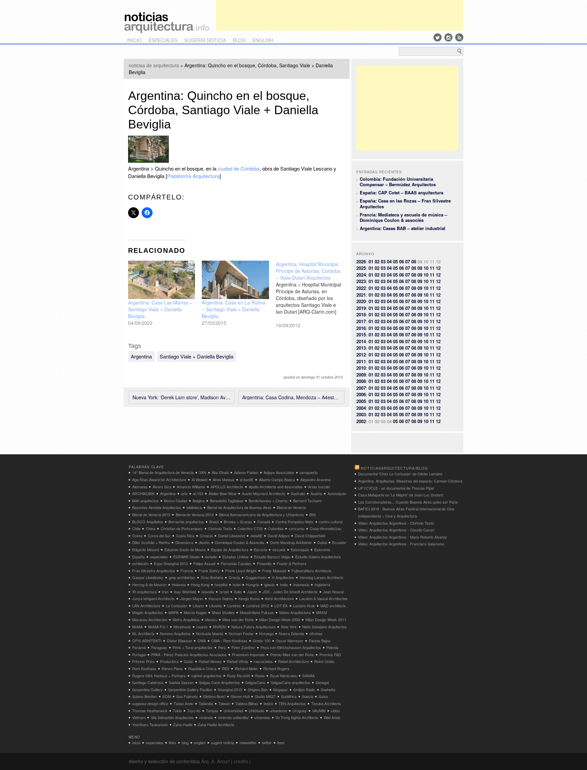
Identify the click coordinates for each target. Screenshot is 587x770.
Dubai (322, 542)
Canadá (263, 521)
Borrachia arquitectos (186, 521)
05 (395, 261)
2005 (361, 401)
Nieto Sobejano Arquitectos (324, 626)
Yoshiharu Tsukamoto (150, 724)
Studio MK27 (265, 696)
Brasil (213, 521)
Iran (165, 591)
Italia (238, 591)
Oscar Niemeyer (289, 640)
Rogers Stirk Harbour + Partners (159, 675)
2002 (361, 421)
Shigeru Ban (258, 689)
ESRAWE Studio (186, 556)
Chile (136, 528)
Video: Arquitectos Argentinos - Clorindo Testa (396, 523)
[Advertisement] (339, 15)
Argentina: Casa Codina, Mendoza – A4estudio (291, 397)
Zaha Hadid (182, 724)
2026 (361, 261)
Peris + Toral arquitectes (193, 647)
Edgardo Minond (145, 549)
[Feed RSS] (459, 37)
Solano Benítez (144, 696)
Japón (252, 591)
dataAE (256, 535)
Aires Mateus (223, 479)
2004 (361, 408)
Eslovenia (322, 549)
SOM (166, 696)
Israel (224, 591)
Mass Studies (223, 612)
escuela (278, 549)
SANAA (308, 675)
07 (407, 261)
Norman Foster (241, 633)
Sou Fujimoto (187, 696)
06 (401, 261)
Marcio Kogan (195, 612)
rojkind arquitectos (206, 675)
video (335, 710)
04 (389, 261)
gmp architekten (182, 577)
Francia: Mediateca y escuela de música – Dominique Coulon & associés (403, 217)
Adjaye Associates (279, 472)
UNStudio (256, 710)
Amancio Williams (191, 486)
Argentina (141, 356)
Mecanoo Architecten (149, 619)
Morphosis (182, 626)
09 (419, 268)
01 (371, 261)
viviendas (262, 717)
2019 (361, 308)
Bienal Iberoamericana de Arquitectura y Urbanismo (261, 514)
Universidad (233, 710)
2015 (361, 334)
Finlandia (264, 563)
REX (225, 668)
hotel (237, 584)
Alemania (139, 486)
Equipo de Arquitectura (229, 549)
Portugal (139, 654)
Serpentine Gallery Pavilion (190, 689)
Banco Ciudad (175, 500)
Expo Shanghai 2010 (171, 563)
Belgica (198, 500)
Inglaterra (322, 584)
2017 (361, 321)
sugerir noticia (205, 40)
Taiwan (224, 703)
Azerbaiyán (336, 493)
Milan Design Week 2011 (325, 619)
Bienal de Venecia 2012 (195, 514)
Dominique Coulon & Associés (240, 542)
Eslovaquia (300, 549)
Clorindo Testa (220, 528)
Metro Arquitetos (186, 619)
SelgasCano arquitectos (290, 682)
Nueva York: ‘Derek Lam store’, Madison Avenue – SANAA (181, 397)
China (150, 528)
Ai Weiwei (199, 479)
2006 (361, 394)
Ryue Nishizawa (283, 675)
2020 (361, 301)
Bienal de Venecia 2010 (151, 514)
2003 (361, 414)
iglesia (269, 584)
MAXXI (321, 612)
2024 (361, 275)
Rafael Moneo (210, 661)
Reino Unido (324, 661)
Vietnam (138, 717)
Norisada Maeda (209, 633)
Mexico (211, 619)
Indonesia (301, 584)
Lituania (215, 605)
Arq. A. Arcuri (215, 761)
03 (383, 261)
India (284, 584)
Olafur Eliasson (179, 640)
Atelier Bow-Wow (222, 493)
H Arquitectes (283, 577)
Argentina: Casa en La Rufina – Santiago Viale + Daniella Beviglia (233, 309)
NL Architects (143, 633)
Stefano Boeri (214, 696)
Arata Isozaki (319, 486)
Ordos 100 (261, 640)
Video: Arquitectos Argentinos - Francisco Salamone (401, 543)
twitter (267, 742)
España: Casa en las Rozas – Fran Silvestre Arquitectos (405, 203)
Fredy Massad (274, 570)
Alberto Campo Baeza (277, 479)
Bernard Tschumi (307, 500)
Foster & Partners (291, 563)
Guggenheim (255, 577)
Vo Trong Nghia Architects (296, 717)
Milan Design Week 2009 (279, 619)
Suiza (323, 696)
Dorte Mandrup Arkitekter (291, 542)
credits (241, 761)
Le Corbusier (176, 605)
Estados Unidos (236, 556)
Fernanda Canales (236, 563)
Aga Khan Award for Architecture (159, 479)
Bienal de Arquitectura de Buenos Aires (239, 507)
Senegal (322, 682)
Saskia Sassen (181, 682)
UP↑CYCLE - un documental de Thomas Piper (396, 488)
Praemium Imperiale (248, 654)
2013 (361, 348)
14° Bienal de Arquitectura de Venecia (163, 472)
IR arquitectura (144, 591)
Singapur (280, 689)
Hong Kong (200, 584)
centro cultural (330, 521)
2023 (361, 281)
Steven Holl (240, 696)
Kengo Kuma (249, 598)
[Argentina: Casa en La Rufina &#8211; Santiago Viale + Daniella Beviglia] (235, 280)
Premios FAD (330, 654)
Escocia (260, 549)
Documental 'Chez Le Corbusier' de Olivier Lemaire (400, 473)
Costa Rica (185, 535)
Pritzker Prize (143, 661)
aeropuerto (309, 472)
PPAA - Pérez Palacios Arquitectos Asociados (189, 654)
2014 (361, 341)
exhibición (140, 563)
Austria (316, 493)
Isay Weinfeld (185, 591)
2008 (361, 381)
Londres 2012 (257, 605)
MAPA (173, 612)
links (172, 742)
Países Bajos (320, 640)
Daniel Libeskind (231, 535)
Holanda (178, 584)
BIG (312, 514)
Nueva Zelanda (291, 633)
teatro (268, 703)
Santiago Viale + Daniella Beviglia (196, 356)
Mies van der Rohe (238, 619)
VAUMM (318, 710)
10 (426, 268)
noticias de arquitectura (154, 65)
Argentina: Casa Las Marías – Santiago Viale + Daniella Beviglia (160, 309)
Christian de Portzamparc (182, 528)
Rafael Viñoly (237, 661)
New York (289, 626)
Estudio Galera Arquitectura (318, 556)
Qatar (188, 661)
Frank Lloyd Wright (240, 570)
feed (280, 742)
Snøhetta (328, 689)
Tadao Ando (183, 703)
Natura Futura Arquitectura (253, 626)
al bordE (246, 479)
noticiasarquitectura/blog (394, 468)
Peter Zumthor (243, 647)
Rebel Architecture (293, 661)
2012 (361, 354)
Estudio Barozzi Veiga (272, 556)
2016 (361, 328)
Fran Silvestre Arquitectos (153, 570)
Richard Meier (246, 668)
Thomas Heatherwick (149, 710)
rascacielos (263, 661)
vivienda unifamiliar (233, 717)
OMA (201, 640)
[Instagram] (448, 37)
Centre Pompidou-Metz (294, 521)
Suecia (307, 696)
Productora (169, 661)
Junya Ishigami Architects (153, 598)
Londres (234, 605)
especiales (162, 40)
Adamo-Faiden (246, 472)
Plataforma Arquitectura (193, 175)
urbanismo (278, 710)
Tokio (177, 710)
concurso (296, 528)
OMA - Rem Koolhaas (229, 640)
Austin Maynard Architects (263, 493)
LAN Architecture (146, 605)
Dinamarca (184, 542)
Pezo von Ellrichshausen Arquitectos (291, 647)
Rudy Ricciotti (238, 675)
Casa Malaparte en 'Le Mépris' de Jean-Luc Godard (400, 494)
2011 (361, 361)
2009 (361, 374)
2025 (361, 268)
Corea (137, 535)
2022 (361, 288)
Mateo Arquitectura (294, 612)
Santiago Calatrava (147, 682)
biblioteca (194, 507)
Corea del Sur (159, 535)
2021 (361, 295)
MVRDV (219, 626)
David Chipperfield (310, 535)
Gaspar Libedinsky (147, 577)
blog (239, 40)
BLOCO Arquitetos (147, 521)
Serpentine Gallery (147, 689)
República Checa (202, 668)
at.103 (198, 493)
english (262, 40)
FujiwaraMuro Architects (311, 570)
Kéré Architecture (279, 598)
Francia (186, 570)
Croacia (206, 535)
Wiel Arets (332, 717)
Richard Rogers (276, 668)
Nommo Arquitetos (175, 633)
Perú (222, 647)
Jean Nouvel (333, 591)
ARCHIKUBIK (143, 493)
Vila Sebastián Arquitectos (172, 717)
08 (413, 261)
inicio (134, 40)
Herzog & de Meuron (149, 584)
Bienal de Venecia (291, 507)
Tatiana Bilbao (246, 703)
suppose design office (150, 703)
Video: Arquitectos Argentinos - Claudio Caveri (396, 529)
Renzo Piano (172, 668)
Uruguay (299, 710)
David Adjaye (278, 535)
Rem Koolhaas (144, 668)
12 (438, 268)
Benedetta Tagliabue (226, 500)
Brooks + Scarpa (238, 521)
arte (184, 493)
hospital (221, 584)
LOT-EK (281, 605)
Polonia (332, 647)
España (138, 556)
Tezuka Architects (326, 703)
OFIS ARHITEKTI (146, 640)
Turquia (212, 710)
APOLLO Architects (227, 486)
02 (377, 261)
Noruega (266, 633)
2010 (361, 368)
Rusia (260, 675)
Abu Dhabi (220, 472)
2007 (361, 388)
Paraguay (159, 647)
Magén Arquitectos (147, 612)
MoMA (137, 626)
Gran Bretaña (212, 577)
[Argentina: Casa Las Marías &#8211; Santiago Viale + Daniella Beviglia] (161, 280)
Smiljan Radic (304, 689)
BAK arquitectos (145, 500)
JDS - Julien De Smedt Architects (290, 591)
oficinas (315, 633)
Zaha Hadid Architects (216, 724)
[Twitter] (437, 37)
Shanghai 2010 (230, 689)
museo (202, 626)
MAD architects (333, 605)
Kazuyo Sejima (221, 598)
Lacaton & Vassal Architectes (323, 598)
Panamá (139, 647)
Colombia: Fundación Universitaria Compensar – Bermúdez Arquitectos (398, 182)
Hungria (252, 584)
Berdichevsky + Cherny (268, 500)
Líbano (198, 605)
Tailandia (206, 703)
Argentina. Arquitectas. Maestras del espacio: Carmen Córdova (410, 481)
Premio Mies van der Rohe (292, 654)
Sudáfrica (289, 696)
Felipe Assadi (204, 563)
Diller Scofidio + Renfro (151, 542)
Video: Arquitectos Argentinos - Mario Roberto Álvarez (402, 537)
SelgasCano (255, 682)
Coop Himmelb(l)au (325, 528)
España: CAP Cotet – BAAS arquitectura (401, 192)
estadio (211, 556)
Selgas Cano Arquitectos (219, 682)
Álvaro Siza (162, 486)
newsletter (247, 742)
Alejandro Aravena (315, 479)
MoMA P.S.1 (158, 626)
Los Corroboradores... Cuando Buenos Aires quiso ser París (408, 502)
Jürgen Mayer (191, 598)
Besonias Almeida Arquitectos (156, 507)
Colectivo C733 (250, 528)
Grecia (234, 577)
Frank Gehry (209, 570)
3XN (202, 472)
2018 (361, 314)
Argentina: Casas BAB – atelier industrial (402, 228)
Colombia (275, 528)
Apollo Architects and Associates (276, 486)
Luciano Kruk (304, 605)
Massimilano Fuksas (257, 612)
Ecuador (339, 542)
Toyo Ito (193, 710)
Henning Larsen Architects (321, 577)
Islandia (207, 591)
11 (432, 268)
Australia (298, 493)
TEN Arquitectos (292, 703)
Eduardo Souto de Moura (185, 549)
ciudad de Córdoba (239, 168)
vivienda (206, 717)
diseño (204, 542)
